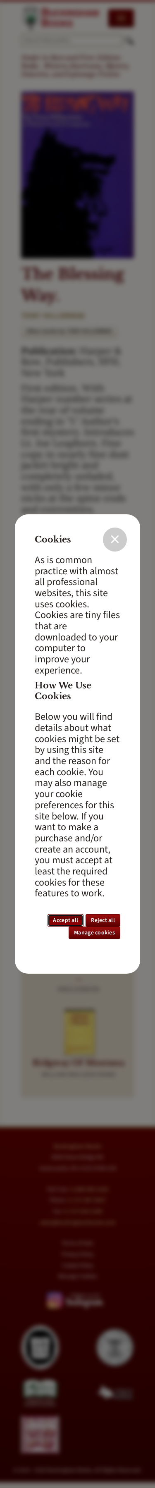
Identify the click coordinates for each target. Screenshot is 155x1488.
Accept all (65, 920)
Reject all (103, 920)
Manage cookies (94, 933)
